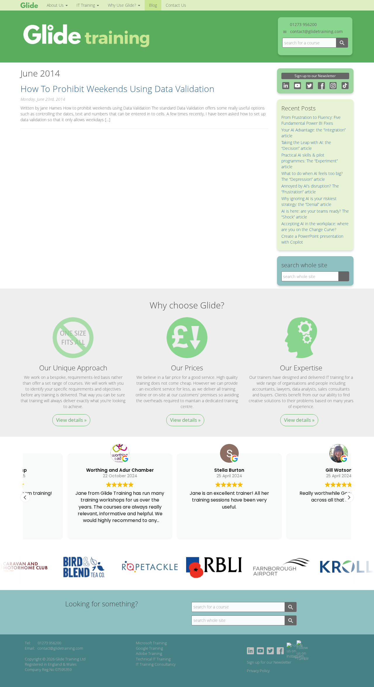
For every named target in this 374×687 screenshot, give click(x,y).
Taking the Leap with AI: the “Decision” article (306, 145)
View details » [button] (71, 420)
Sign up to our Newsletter (315, 75)
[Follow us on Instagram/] (295, 650)
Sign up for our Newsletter (269, 662)
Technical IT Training (153, 659)
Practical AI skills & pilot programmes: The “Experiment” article (309, 160)
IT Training (86, 5)
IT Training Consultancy (156, 664)
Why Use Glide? (122, 5)
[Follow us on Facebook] (280, 650)
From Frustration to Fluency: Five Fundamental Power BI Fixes (311, 120)
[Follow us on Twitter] (270, 650)
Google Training (149, 648)
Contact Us (176, 5)
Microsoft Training (151, 643)
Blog (153, 5)
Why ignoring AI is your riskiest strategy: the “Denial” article (309, 201)
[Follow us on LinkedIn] (250, 650)
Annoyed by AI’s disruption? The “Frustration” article (310, 189)
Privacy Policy (258, 670)
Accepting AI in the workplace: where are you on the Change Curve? (315, 226)
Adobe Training (149, 653)
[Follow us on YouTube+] (260, 650)
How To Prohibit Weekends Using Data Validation (117, 89)
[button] (348, 497)
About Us (56, 5)
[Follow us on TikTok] (303, 650)
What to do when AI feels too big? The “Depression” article (312, 176)
